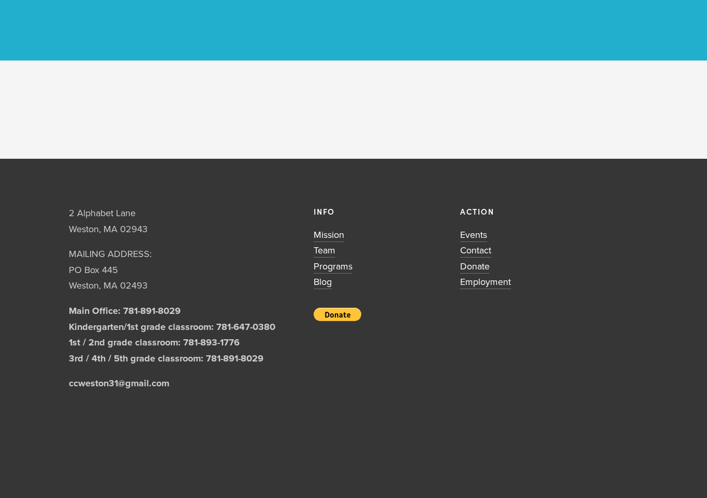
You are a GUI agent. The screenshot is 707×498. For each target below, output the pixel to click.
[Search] (73, 30)
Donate (475, 266)
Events (473, 234)
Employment (485, 281)
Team (324, 250)
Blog (323, 281)
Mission (329, 234)
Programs (333, 266)
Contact (475, 250)
